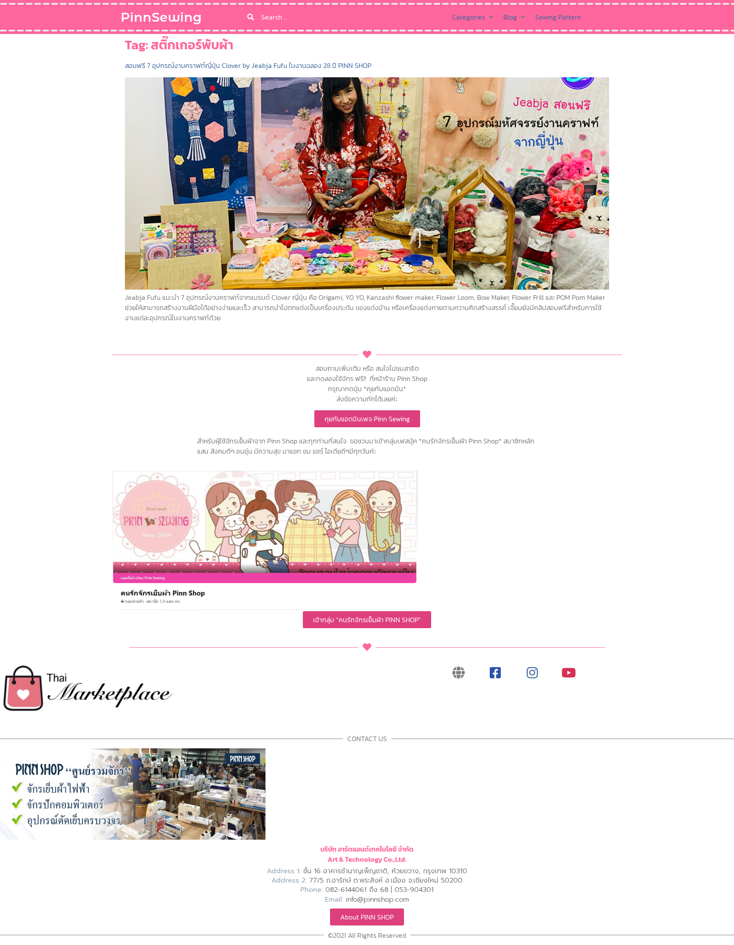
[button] (473, 17)
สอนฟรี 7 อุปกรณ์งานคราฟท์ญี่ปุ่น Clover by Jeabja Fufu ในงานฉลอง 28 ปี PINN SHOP (248, 65)
